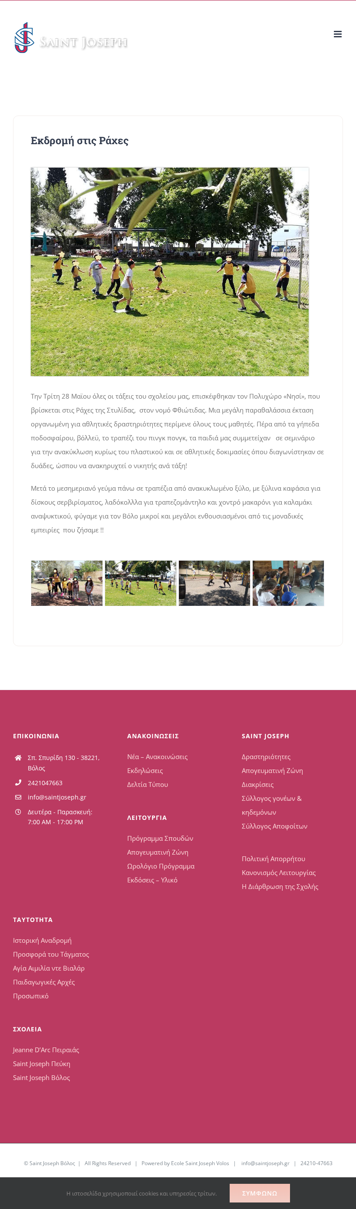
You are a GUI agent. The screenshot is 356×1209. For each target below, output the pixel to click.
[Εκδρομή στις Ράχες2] (170, 170)
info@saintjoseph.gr (57, 797)
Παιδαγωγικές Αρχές (44, 982)
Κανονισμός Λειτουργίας (279, 872)
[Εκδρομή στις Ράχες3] (214, 583)
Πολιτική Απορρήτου (273, 858)
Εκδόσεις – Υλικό (152, 879)
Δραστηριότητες (266, 756)
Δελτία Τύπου (147, 784)
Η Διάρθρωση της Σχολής (280, 886)
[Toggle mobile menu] (338, 34)
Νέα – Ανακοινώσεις (157, 756)
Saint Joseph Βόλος (41, 1077)
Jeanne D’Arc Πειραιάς (46, 1049)
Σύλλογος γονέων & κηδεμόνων (272, 805)
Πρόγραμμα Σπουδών (160, 838)
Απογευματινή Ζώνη (157, 852)
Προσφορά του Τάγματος (51, 954)
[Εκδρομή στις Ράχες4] (288, 583)
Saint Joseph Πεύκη (41, 1063)
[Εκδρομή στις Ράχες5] (66, 583)
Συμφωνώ (259, 1193)
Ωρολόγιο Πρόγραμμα (160, 866)
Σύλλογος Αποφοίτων (274, 826)
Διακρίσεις (258, 784)
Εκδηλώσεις (145, 770)
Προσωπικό (31, 995)
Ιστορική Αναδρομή (42, 940)
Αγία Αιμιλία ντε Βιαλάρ (49, 968)
